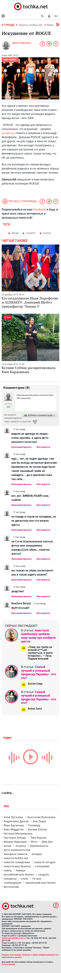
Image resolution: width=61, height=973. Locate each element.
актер (7, 845)
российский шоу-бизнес (19, 874)
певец (8, 870)
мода (15, 233)
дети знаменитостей (17, 850)
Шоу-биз (47, 841)
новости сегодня (44, 862)
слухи (24, 878)
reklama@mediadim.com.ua (14, 938)
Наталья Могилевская (18, 833)
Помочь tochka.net (30, 25)
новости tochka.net (16, 858)
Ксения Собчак (37, 829)
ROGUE (47, 233)
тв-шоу (36, 878)
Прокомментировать (21, 447)
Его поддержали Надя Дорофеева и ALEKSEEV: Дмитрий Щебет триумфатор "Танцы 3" (30, 302)
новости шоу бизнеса (17, 866)
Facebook (39, 209)
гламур (31, 233)
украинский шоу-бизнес (40, 882)
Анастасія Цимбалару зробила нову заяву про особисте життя (38, 636)
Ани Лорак (39, 821)
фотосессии (11, 886)
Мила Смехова (21, 43)
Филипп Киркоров (15, 841)
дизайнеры (9, 133)
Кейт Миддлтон (14, 829)
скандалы (10, 878)
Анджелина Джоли (16, 821)
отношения (42, 866)
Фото (34, 841)
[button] (49, 16)
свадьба (43, 874)
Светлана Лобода (15, 837)
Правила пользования (11, 955)
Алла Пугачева (13, 817)
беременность (39, 845)
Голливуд (34, 825)
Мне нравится (43, 447)
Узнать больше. (9, 964)
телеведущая (12, 882)
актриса (20, 845)
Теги (6, 806)
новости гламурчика (17, 862)
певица (20, 870)
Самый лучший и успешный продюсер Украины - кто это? (38, 672)
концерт (37, 854)
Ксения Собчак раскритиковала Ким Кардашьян (28, 369)
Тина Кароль (38, 837)
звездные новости (15, 854)
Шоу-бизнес (10, 59)
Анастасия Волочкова (41, 817)
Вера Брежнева (14, 825)
